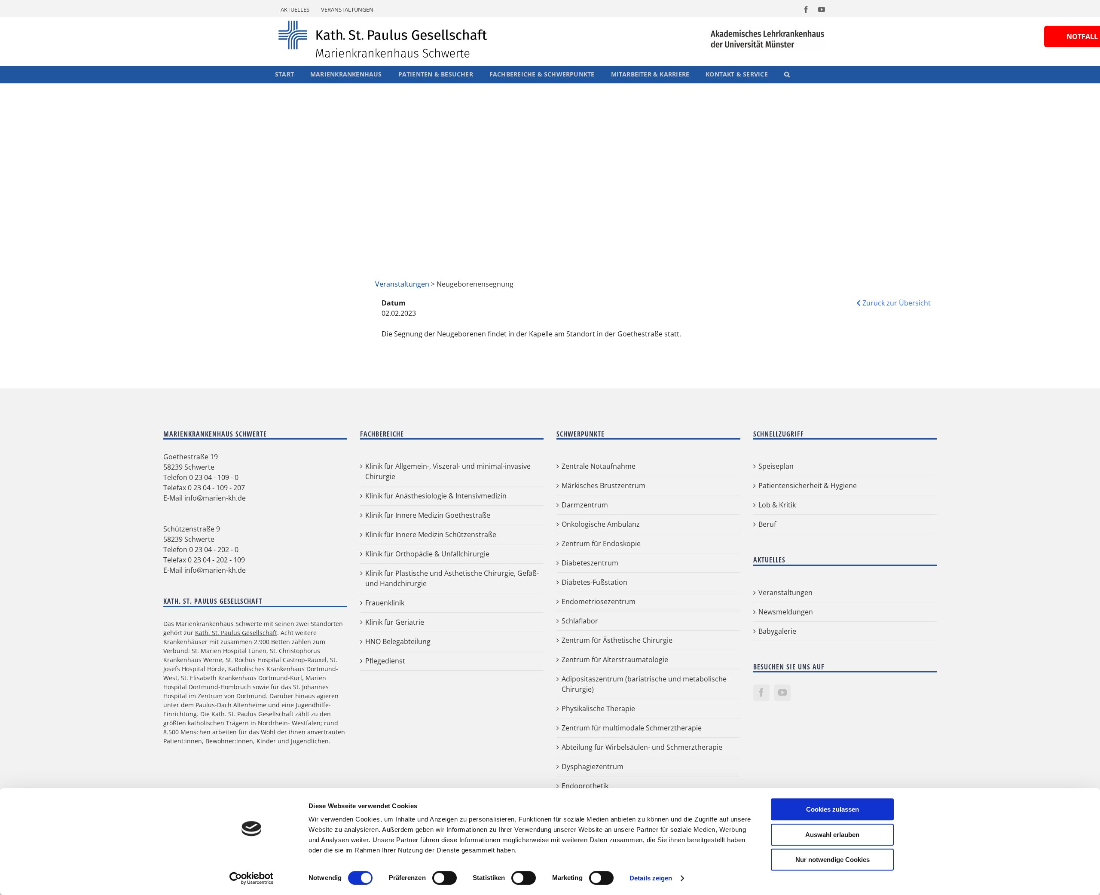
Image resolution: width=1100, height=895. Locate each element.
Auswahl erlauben (832, 834)
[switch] (444, 878)
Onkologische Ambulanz (601, 524)
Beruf (767, 524)
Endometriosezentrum (599, 601)
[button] (787, 74)
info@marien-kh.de (215, 498)
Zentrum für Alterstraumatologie (615, 659)
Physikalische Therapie (598, 708)
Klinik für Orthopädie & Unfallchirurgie (427, 554)
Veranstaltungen (402, 284)
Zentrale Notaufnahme (599, 466)
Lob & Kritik (777, 505)
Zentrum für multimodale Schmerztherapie (632, 728)
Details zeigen (650, 878)
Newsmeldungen (785, 612)
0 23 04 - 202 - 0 (213, 549)
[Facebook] (761, 692)
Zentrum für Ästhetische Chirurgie (617, 640)
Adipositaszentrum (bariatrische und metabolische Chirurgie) (644, 684)
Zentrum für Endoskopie (601, 543)
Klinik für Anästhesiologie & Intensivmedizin (436, 496)
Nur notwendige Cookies (832, 859)
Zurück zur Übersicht (896, 303)
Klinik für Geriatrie (394, 622)
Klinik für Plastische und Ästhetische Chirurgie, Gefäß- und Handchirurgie (452, 578)
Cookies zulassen (832, 809)
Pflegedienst (385, 661)
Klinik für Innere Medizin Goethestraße (427, 515)
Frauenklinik (384, 603)
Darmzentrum (585, 505)
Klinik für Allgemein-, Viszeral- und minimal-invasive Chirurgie (448, 471)
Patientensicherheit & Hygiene (807, 485)
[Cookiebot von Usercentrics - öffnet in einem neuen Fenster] (251, 878)
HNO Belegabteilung (398, 641)
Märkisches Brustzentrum (603, 485)
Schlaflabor (580, 621)
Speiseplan (776, 466)
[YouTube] (782, 692)
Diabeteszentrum (590, 563)
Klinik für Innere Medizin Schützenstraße (430, 534)
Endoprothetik (585, 786)
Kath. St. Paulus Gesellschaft (236, 633)
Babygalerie (777, 631)
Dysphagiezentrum (592, 766)
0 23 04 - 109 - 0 (213, 477)
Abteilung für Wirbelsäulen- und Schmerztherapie (642, 747)
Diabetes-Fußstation (594, 582)
